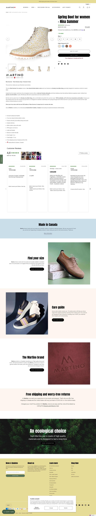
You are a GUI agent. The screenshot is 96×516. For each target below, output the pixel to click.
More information (48, 233)
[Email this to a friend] (68, 63)
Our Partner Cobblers (53, 489)
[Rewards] (8, 512)
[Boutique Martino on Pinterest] (82, 505)
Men (32, 7)
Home (7, 12)
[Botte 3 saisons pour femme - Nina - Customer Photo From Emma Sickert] (28, 154)
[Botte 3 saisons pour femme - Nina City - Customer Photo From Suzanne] (23, 154)
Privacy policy (51, 493)
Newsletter (51, 472)
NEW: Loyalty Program (53, 474)
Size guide (87, 27)
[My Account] (84, 7)
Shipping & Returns (53, 478)
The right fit (51, 485)
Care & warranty (52, 480)
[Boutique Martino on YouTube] (79, 505)
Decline (65, 508)
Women (25, 7)
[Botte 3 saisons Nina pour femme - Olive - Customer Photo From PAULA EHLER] (38, 158)
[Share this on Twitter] (59, 63)
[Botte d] (38, 154)
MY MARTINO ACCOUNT (54, 466)
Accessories (56, 7)
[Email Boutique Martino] (88, 505)
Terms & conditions (52, 491)
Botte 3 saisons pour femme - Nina (57, 189)
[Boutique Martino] (11, 7)
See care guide (58, 319)
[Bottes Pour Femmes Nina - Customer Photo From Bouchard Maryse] (33, 154)
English (87, 4)
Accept (51, 508)
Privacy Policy (70, 503)
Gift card (72, 474)
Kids (72, 470)
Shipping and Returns (49, 406)
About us (51, 468)
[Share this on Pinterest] (64, 63)
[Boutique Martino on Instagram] (85, 505)
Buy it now (74, 55)
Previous (6, 188)
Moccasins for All (44, 7)
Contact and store (52, 470)
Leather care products (75, 476)
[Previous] (7, 38)
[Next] (52, 38)
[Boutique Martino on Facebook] (76, 505)
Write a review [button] (84, 153)
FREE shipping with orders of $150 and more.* (48, 1)
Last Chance (66, 7)
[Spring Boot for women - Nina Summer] (30, 39)
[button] (92, 515)
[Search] (80, 7)
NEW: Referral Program (53, 476)
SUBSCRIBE (15, 475)
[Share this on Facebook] (61, 63)
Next (90, 188)
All (10, 12)
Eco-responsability (52, 482)
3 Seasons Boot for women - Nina (77, 189)
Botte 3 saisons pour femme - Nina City (17, 186)
